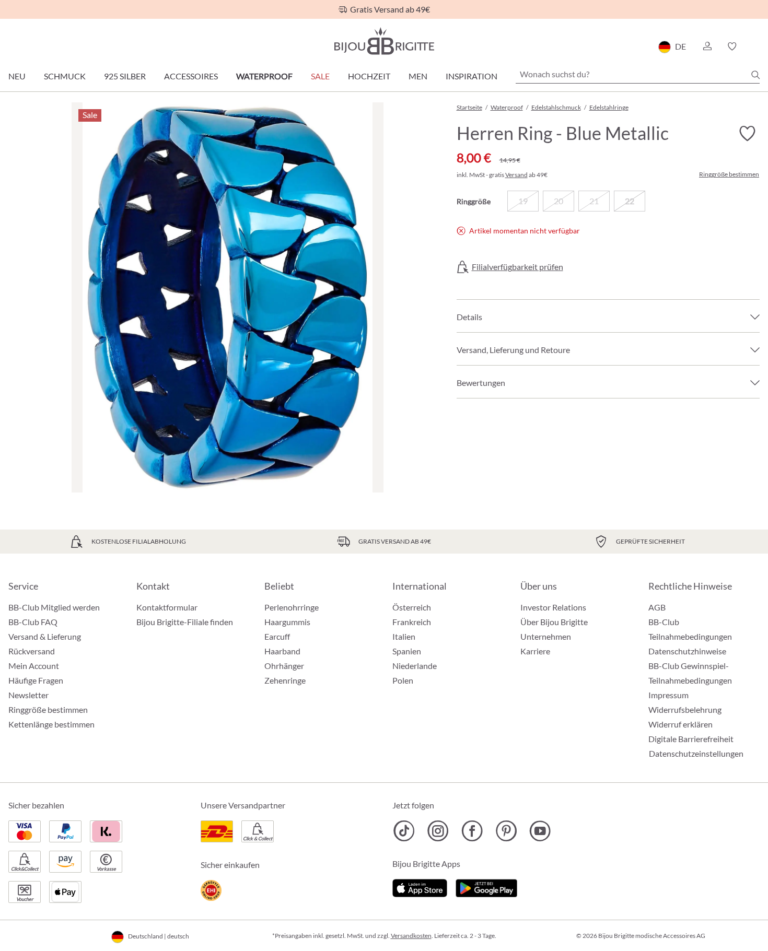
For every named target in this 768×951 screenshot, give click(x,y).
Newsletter (28, 695)
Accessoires (191, 76)
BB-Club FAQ (32, 622)
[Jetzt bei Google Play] (486, 886)
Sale (320, 76)
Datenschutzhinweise (687, 651)
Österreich (411, 607)
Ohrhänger (284, 666)
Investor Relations (553, 607)
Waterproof (264, 76)
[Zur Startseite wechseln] (384, 41)
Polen (402, 680)
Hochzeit (369, 76)
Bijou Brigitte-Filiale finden (184, 622)
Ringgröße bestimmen (729, 174)
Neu (17, 76)
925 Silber (125, 76)
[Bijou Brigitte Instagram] (438, 830)
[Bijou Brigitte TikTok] (404, 830)
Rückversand (31, 651)
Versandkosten (411, 936)
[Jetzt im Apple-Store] (419, 886)
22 (629, 201)
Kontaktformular (166, 607)
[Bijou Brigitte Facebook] (472, 830)
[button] (706, 46)
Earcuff (277, 636)
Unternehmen (545, 636)
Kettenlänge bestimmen (51, 724)
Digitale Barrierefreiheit (691, 739)
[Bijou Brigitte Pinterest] (506, 830)
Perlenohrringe (291, 607)
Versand (516, 175)
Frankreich (411, 622)
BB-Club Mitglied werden (54, 607)
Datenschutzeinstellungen (696, 753)
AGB (657, 607)
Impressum (668, 695)
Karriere (535, 651)
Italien (403, 636)
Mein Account (33, 666)
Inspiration (471, 76)
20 (558, 201)
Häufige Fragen (35, 680)
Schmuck (65, 76)
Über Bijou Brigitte (554, 622)
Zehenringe (285, 680)
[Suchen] (755, 74)
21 (594, 201)
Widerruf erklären (680, 724)
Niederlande (414, 666)
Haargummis (287, 622)
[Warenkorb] (756, 46)
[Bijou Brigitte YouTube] (540, 830)
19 (523, 201)
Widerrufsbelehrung (685, 709)
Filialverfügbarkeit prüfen (517, 267)
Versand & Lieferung (44, 636)
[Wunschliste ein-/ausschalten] (747, 133)
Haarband (282, 651)
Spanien (406, 651)
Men (418, 76)
